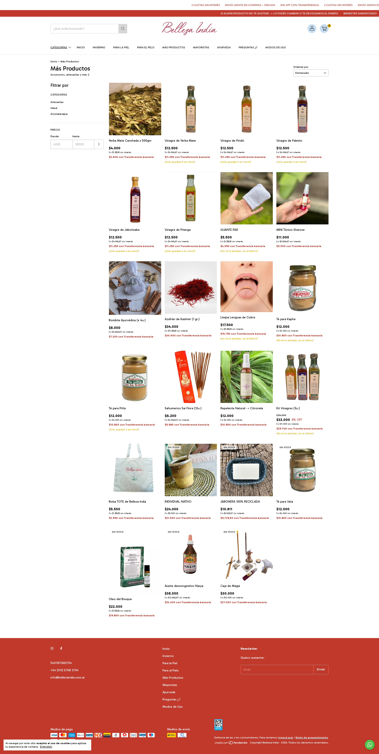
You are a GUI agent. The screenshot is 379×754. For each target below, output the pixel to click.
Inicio (81, 47)
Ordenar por (300, 67)
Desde (54, 136)
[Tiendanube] (231, 743)
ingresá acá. (285, 737)
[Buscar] (122, 28)
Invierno (99, 47)
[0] (324, 28)
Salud (53, 108)
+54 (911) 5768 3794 (64, 670)
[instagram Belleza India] (52, 649)
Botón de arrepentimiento (312, 737)
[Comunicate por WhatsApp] (370, 745)
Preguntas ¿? (248, 47)
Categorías (58, 47)
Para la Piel (121, 47)
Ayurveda (224, 47)
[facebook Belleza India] (61, 649)
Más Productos (173, 47)
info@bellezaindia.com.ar (67, 677)
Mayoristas (201, 47)
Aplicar (99, 144)
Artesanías (57, 102)
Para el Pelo (145, 47)
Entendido (46, 746)
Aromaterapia (59, 113)
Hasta (75, 136)
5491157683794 (61, 663)
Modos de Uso (275, 47)
